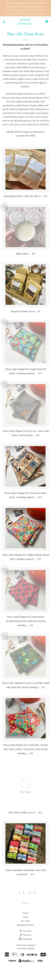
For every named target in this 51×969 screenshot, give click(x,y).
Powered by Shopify (25, 948)
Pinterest (27, 935)
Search (25, 913)
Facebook (26, 931)
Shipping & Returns (25, 925)
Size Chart (25, 921)
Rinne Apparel (25, 21)
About (25, 917)
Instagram (27, 939)
